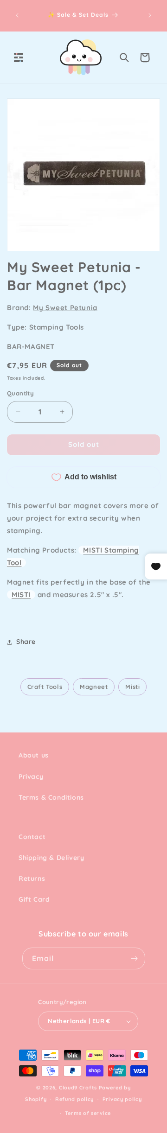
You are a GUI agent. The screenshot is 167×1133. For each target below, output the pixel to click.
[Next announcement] (150, 15)
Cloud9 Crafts (78, 1087)
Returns (32, 878)
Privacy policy (122, 1099)
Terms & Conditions (51, 797)
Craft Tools (45, 686)
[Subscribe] (134, 958)
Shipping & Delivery (51, 857)
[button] (18, 57)
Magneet (94, 686)
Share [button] (26, 641)
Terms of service (88, 1113)
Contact (32, 837)
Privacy (31, 776)
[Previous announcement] (17, 15)
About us (34, 755)
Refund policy (74, 1099)
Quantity (20, 393)
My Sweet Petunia (65, 307)
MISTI (21, 594)
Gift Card (34, 899)
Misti (132, 686)
